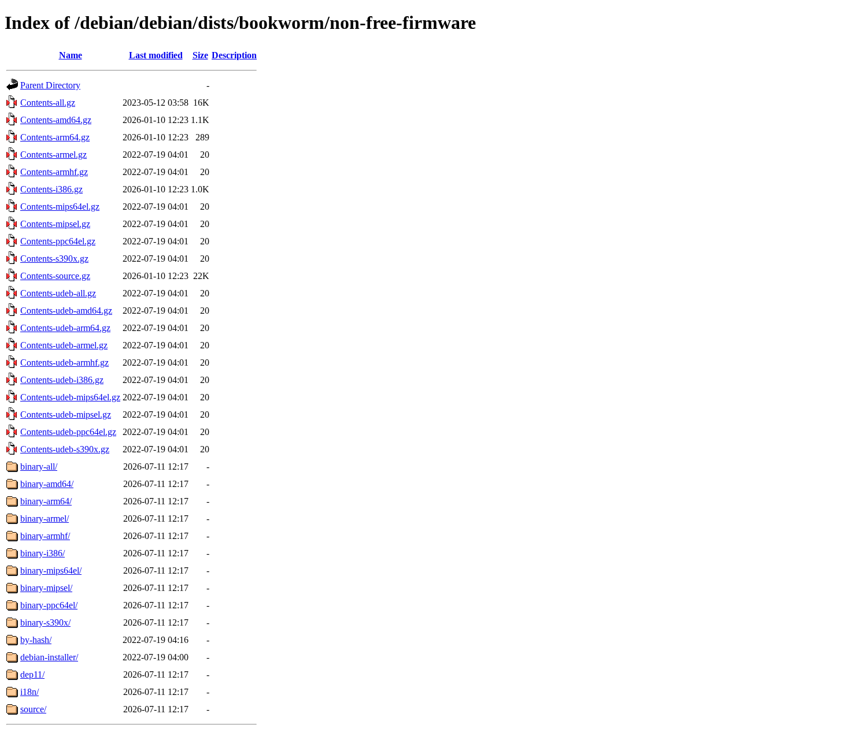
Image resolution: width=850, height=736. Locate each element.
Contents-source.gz (55, 276)
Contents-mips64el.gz (59, 206)
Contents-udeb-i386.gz (62, 380)
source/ (33, 709)
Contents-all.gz (47, 102)
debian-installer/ (49, 657)
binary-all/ (38, 466)
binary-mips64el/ (51, 570)
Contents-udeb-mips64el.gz (70, 397)
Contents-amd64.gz (55, 120)
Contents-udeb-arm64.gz (65, 328)
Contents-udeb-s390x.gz (64, 449)
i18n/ (29, 692)
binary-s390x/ (45, 622)
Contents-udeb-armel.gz (64, 345)
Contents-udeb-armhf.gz (64, 362)
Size (200, 55)
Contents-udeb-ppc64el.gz (68, 432)
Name (70, 55)
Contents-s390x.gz (54, 258)
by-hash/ (35, 640)
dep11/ (32, 674)
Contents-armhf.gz (54, 172)
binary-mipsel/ (46, 588)
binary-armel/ (44, 518)
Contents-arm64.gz (55, 137)
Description (234, 55)
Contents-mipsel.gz (55, 224)
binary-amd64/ (46, 484)
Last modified (156, 55)
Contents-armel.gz (53, 154)
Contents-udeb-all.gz (58, 293)
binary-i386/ (42, 553)
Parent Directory (50, 85)
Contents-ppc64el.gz (57, 241)
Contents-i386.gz (51, 189)
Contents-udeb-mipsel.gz (65, 414)
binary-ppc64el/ (48, 605)
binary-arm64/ (46, 501)
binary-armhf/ (45, 536)
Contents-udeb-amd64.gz (66, 310)
